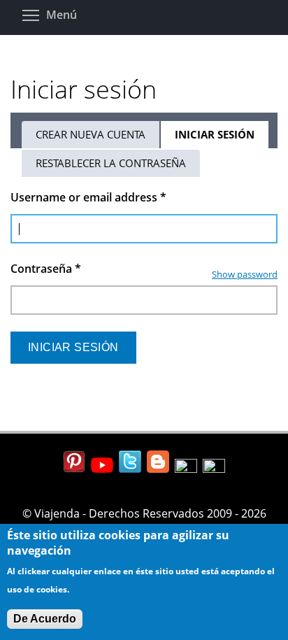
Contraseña (45, 268)
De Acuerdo (44, 619)
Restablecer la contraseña (111, 163)
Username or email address (88, 197)
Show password (245, 274)
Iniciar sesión (222, 137)
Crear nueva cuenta (90, 134)
